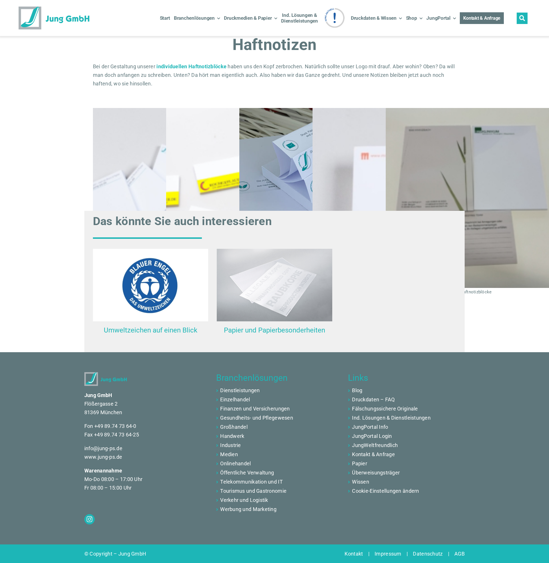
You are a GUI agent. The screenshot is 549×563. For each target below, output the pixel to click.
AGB (457, 554)
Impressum (388, 554)
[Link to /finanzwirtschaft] (217, 400)
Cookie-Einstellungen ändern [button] (385, 491)
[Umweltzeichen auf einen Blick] (150, 285)
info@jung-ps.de (103, 448)
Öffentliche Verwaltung (247, 473)
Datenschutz (428, 554)
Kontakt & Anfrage (373, 454)
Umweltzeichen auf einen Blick (150, 330)
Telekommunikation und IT (251, 482)
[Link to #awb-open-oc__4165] (522, 18)
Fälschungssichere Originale (385, 409)
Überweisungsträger (376, 473)
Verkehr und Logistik (244, 500)
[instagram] (89, 519)
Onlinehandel (235, 463)
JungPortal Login (372, 436)
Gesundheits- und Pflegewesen (256, 418)
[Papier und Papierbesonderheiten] (274, 285)
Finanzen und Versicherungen (255, 409)
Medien (229, 454)
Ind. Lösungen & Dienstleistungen (391, 418)
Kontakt (356, 554)
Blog (357, 390)
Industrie (230, 445)
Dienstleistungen (240, 390)
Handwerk (232, 436)
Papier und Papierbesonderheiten (274, 330)
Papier (359, 463)
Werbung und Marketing (248, 509)
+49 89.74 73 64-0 (115, 426)
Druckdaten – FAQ (373, 399)
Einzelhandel (235, 399)
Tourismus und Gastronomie (253, 491)
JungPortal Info (370, 427)
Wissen (360, 482)
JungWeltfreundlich (375, 445)
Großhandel (234, 427)
